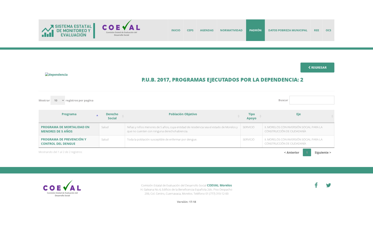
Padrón (255, 30)
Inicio (175, 30)
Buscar (283, 100)
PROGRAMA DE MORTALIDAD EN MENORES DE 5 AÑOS (65, 129)
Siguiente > (323, 152)
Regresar (318, 67)
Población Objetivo (183, 114)
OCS (328, 30)
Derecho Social (112, 116)
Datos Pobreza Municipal (287, 30)
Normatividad (231, 30)
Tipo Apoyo (251, 116)
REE (316, 30)
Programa (69, 114)
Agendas (206, 30)
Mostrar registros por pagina (66, 100)
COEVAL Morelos (219, 185)
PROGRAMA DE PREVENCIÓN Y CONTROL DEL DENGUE (63, 141)
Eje (298, 114)
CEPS (190, 30)
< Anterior (291, 152)
